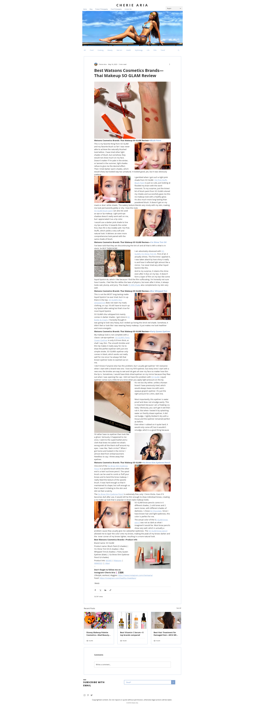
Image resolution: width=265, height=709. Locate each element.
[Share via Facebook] (95, 590)
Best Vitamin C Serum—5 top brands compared (131, 633)
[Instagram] (84, 695)
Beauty (110, 50)
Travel (163, 50)
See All (178, 608)
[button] (178, 50)
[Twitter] (91, 695)
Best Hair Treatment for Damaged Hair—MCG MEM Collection (166, 633)
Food (91, 50)
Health (128, 50)
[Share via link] (110, 590)
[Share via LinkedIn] (105, 590)
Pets (155, 50)
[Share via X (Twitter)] (100, 590)
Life (148, 50)
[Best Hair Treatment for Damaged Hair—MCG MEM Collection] (166, 620)
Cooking (100, 50)
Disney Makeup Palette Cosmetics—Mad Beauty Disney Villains (97, 633)
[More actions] (169, 64)
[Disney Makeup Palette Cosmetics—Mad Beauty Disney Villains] (99, 620)
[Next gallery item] (128, 407)
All (85, 50)
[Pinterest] (88, 695)
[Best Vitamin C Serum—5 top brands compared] (133, 620)
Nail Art (119, 50)
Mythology (139, 50)
